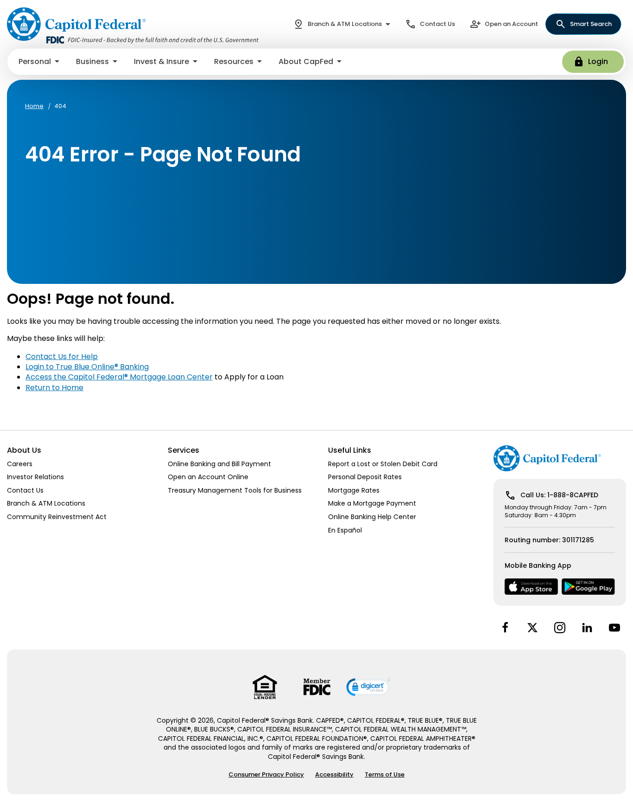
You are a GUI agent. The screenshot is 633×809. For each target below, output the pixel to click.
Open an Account (511, 23)
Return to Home (54, 387)
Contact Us (437, 23)
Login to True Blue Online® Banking (87, 366)
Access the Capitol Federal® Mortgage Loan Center (119, 377)
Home (34, 106)
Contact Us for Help (61, 356)
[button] (40, 61)
